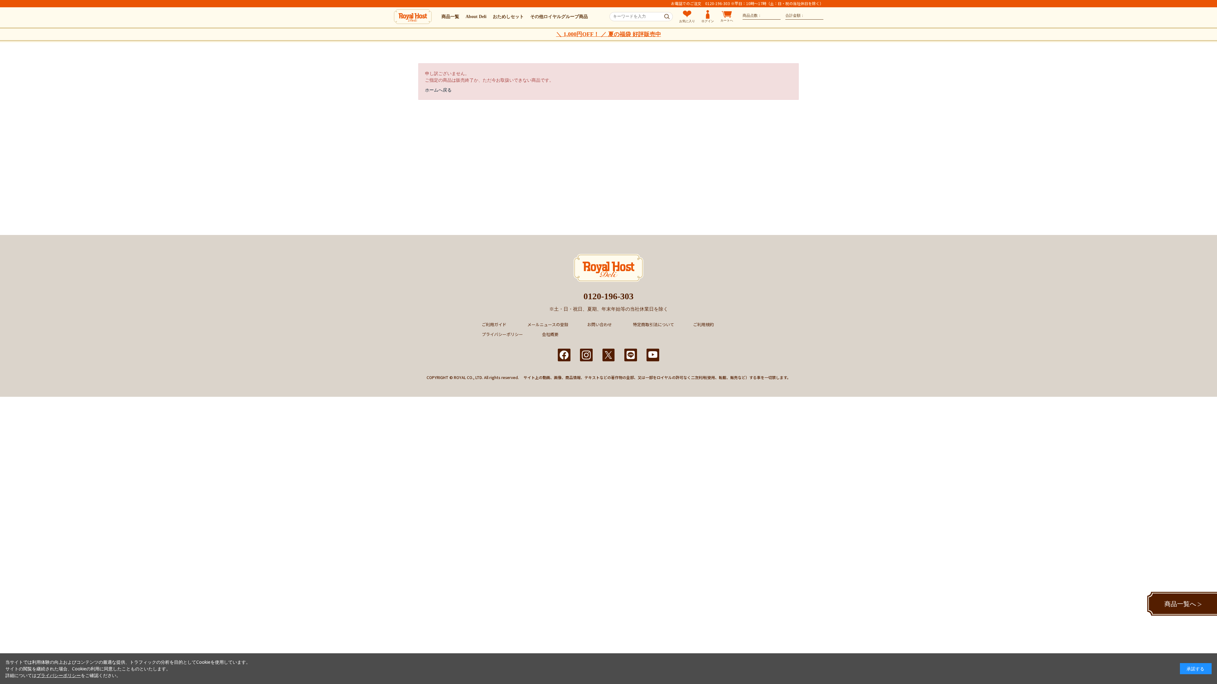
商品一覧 (450, 16)
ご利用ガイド (494, 324)
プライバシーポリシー (502, 334)
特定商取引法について (653, 324)
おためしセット (508, 16)
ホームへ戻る (438, 90)
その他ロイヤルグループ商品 (559, 16)
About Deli (476, 16)
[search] (667, 17)
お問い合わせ (599, 324)
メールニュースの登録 (547, 324)
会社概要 (550, 334)
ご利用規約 (703, 324)
